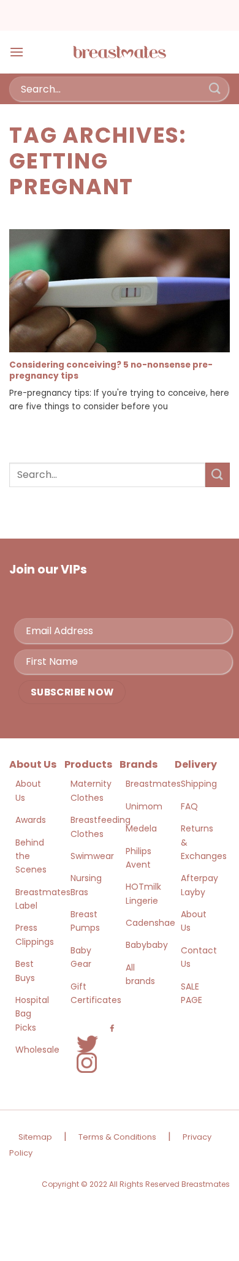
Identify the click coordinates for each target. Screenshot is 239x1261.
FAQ (189, 806)
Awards (30, 820)
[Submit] (215, 88)
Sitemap (35, 1137)
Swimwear (92, 856)
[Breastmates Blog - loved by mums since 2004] (119, 52)
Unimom (144, 806)
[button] (16, 52)
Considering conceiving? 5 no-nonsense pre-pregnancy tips (111, 370)
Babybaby (147, 945)
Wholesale (37, 1049)
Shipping (199, 784)
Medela (141, 828)
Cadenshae (150, 923)
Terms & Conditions (117, 1137)
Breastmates (153, 784)
